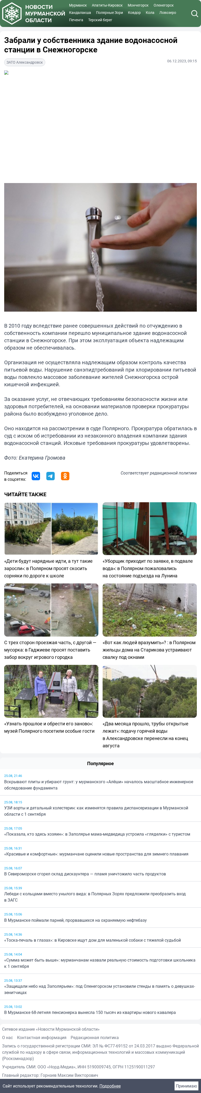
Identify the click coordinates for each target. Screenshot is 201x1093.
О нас (7, 1037)
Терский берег (100, 19)
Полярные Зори (109, 12)
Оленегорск (164, 5)
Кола (150, 12)
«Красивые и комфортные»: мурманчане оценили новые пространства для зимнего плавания (96, 854)
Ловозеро (167, 12)
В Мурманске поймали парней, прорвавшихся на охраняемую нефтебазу (75, 920)
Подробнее (110, 1086)
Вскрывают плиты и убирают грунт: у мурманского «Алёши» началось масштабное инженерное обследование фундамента (98, 785)
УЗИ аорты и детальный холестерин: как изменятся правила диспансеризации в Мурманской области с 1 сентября (96, 811)
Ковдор (134, 12)
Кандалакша (80, 12)
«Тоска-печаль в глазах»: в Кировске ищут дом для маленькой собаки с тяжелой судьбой (92, 940)
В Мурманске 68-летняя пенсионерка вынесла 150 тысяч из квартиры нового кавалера (90, 1012)
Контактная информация (41, 1037)
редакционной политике (173, 473)
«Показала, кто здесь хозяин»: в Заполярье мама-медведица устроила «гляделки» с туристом (97, 834)
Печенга (76, 19)
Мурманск (78, 5)
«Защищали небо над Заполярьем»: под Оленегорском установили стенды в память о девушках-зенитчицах (99, 989)
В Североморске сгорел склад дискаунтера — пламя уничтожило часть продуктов (85, 874)
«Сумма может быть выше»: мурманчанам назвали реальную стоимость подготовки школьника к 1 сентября (100, 963)
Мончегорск (138, 5)
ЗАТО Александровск (25, 62)
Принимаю (186, 1086)
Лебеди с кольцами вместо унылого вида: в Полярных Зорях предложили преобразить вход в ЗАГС (95, 897)
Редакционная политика (95, 1037)
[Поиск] (195, 13)
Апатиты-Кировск (107, 5)
